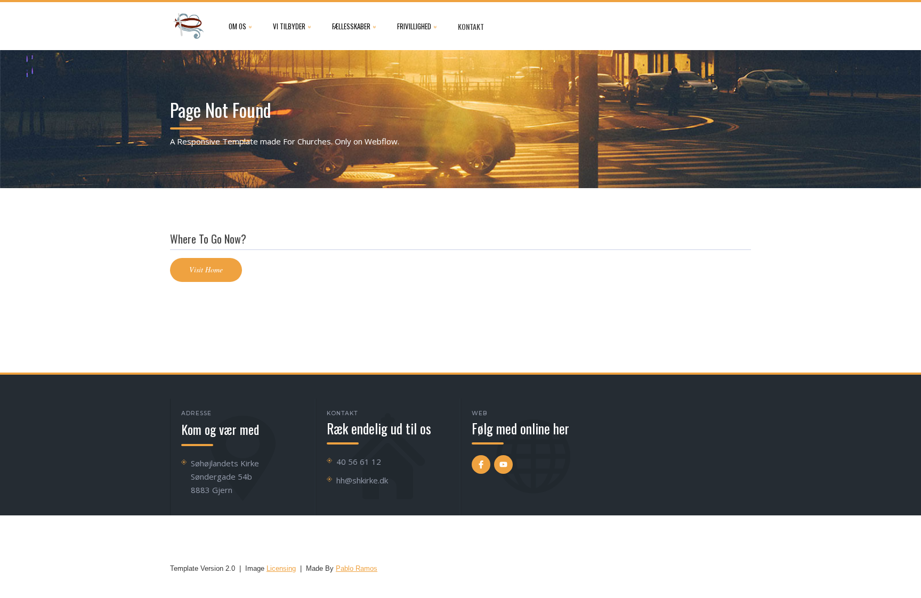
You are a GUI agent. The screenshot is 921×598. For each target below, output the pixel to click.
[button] (240, 26)
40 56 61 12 (358, 461)
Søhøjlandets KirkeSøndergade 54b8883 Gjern (225, 476)
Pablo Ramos (356, 568)
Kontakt (471, 26)
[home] (188, 26)
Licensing (281, 568)
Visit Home (206, 269)
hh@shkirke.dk (362, 480)
